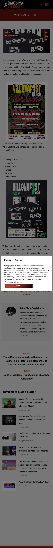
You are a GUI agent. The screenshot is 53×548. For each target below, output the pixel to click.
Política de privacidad (13, 282)
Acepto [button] (18, 286)
